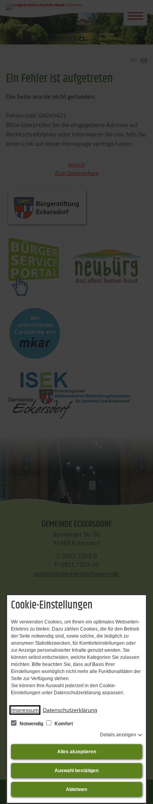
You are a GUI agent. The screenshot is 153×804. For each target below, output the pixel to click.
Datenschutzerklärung (70, 710)
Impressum (25, 710)
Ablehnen (76, 789)
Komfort (63, 724)
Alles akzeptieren (76, 751)
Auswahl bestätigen (76, 770)
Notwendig (31, 724)
